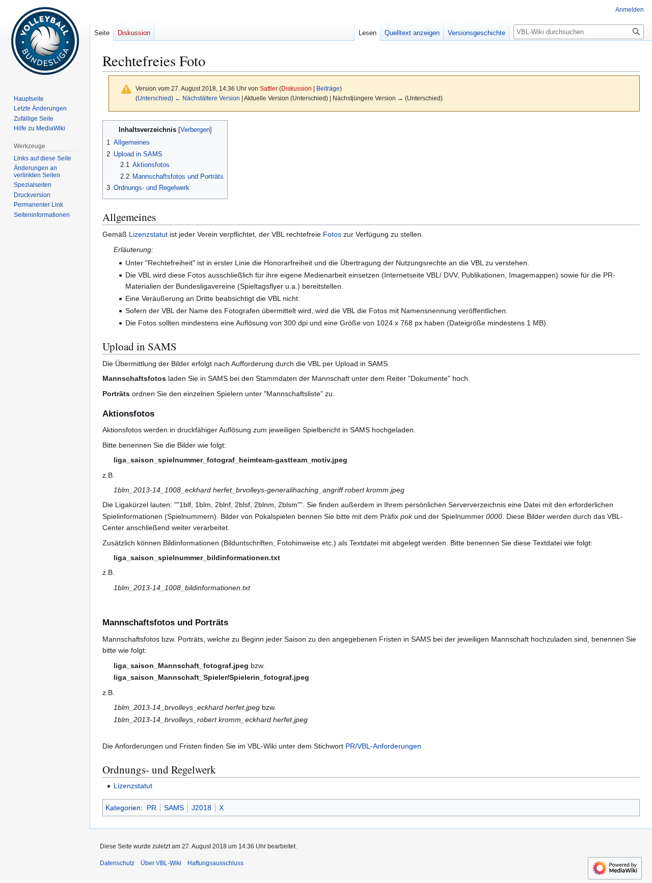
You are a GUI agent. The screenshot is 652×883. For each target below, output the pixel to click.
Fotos (332, 234)
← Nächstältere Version (207, 98)
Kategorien (123, 808)
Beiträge (328, 88)
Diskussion (296, 88)
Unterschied (154, 98)
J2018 (201, 808)
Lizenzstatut (148, 234)
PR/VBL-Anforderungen (383, 746)
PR (151, 808)
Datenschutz (117, 863)
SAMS (174, 808)
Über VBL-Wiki (161, 863)
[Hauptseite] (45, 40)
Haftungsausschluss (215, 863)
